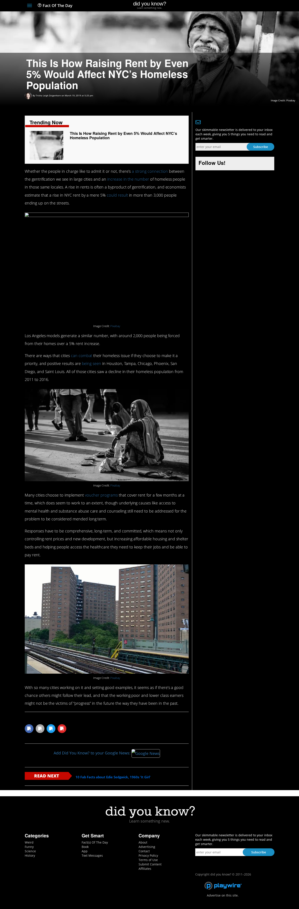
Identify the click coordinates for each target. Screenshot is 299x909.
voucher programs (101, 495)
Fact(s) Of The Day (95, 842)
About (143, 842)
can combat (81, 355)
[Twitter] (248, 6)
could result (117, 195)
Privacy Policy (148, 855)
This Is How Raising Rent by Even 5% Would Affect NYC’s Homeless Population (123, 135)
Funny (29, 847)
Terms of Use (148, 860)
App (85, 851)
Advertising (147, 847)
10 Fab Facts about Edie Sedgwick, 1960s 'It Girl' (113, 777)
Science (30, 851)
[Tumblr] (264, 6)
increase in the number (128, 179)
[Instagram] (256, 6)
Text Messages (92, 855)
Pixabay (290, 100)
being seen (91, 363)
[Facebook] (240, 6)
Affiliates (145, 869)
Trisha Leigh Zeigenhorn (48, 95)
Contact (144, 851)
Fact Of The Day (57, 5)
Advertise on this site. (223, 895)
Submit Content (150, 864)
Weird (29, 842)
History (30, 855)
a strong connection (150, 171)
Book (85, 847)
